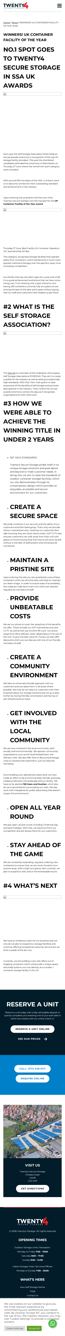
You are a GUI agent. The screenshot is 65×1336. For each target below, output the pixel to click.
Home (6, 22)
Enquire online (32, 1078)
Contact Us (32, 1295)
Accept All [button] (34, 1328)
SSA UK (12, 373)
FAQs (32, 1291)
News (15, 22)
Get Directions (32, 1188)
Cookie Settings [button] (14, 1328)
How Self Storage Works (32, 1287)
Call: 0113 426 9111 (32, 1068)
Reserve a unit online (33, 1029)
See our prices (29, 1038)
